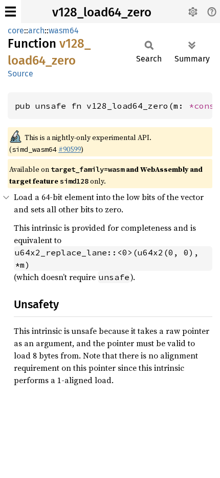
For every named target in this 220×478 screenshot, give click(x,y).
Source (20, 73)
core (16, 30)
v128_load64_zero (101, 12)
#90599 (69, 149)
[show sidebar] (10, 11)
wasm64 (64, 30)
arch (36, 30)
